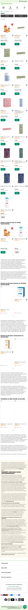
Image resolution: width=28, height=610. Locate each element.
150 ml (5, 113)
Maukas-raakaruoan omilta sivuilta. (8, 554)
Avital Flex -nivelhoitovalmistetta (17, 542)
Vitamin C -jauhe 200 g (7, 424)
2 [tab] (14, 368)
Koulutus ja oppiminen (6, 577)
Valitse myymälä (24, 1)
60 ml (16, 87)
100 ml (2, 38)
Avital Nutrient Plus (5, 530)
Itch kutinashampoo (6, 210)
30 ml (18, 87)
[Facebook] (5, 599)
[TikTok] (22, 599)
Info (3, 217)
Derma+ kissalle (5, 136)
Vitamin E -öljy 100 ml (20, 424)
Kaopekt (18, 35)
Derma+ (3, 110)
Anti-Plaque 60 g (5, 85)
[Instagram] (8, 599)
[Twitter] (16, 599)
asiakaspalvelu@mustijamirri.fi (14, 586)
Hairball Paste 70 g (20, 136)
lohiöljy (3, 35)
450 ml (2, 113)
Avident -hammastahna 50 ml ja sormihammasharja (19, 111)
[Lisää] (12, 35)
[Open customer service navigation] (25, 607)
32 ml (18, 38)
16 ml (15, 38)
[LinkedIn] (19, 599)
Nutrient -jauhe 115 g (20, 362)
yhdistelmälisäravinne (10, 501)
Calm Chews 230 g (6, 161)
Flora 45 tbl (4, 61)
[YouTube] (12, 599)
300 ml (5, 38)
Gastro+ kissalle (19, 61)
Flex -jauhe (18, 299)
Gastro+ (17, 85)
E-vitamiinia (14, 511)
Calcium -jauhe (5, 309)
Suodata (7, 15)
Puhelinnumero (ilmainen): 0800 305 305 (14, 588)
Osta (3, 44)
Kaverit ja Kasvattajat (6, 572)
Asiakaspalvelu (4, 563)
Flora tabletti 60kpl (6, 352)
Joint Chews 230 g (6, 186)
